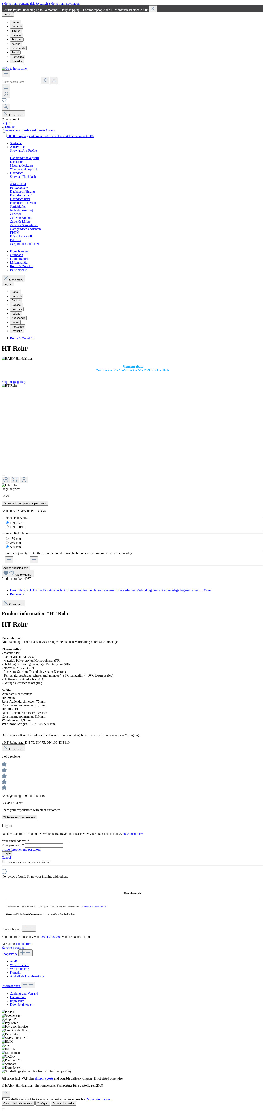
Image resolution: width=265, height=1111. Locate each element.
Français (17, 39)
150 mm (15, 538)
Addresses (39, 130)
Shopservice (10, 954)
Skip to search (39, 3)
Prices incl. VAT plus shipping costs (25, 503)
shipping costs (44, 1078)
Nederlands (18, 48)
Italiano (16, 43)
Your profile (23, 130)
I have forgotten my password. (21, 849)
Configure (42, 1103)
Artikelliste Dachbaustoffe (27, 976)
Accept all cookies (64, 1103)
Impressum (17, 1001)
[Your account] (6, 107)
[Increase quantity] (34, 559)
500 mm (15, 547)
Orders (50, 130)
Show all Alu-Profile (23, 150)
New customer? (133, 833)
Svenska (17, 61)
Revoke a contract (13, 947)
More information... (99, 1099)
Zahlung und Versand (24, 993)
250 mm (15, 543)
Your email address (15, 841)
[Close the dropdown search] (54, 80)
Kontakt (15, 972)
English (16, 30)
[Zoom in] (24, 480)
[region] (132, 8)
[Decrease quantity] (9, 559)
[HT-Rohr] (9, 385)
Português (18, 56)
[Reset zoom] (15, 480)
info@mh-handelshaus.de (94, 906)
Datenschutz (18, 997)
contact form (24, 943)
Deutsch (17, 26)
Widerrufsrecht (19, 965)
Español (16, 35)
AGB (13, 961)
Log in (6, 123)
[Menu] (6, 73)
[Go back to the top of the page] (6, 1094)
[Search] (45, 80)
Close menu (16, 115)
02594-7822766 (50, 936)
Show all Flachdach (23, 176)
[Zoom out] (6, 480)
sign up (10, 126)
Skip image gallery (14, 382)
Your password (13, 845)
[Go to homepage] (14, 68)
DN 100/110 (18, 527)
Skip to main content (15, 3)
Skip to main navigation (64, 3)
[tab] (110, 590)
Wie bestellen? (19, 969)
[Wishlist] (4, 101)
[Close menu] (11, 155)
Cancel (6, 857)
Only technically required (18, 1103)
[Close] (153, 8)
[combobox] (21, 82)
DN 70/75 (16, 523)
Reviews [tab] (16, 594)
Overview (8, 130)
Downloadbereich (21, 1004)
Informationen (11, 986)
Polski (15, 52)
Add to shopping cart (15, 567)
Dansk (15, 22)
